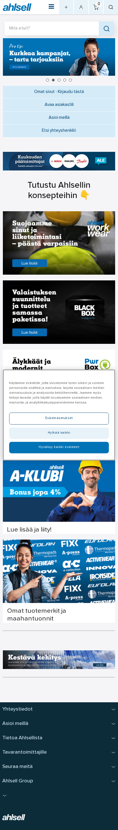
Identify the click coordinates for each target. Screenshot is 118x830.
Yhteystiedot (17, 709)
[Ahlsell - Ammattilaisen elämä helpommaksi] (17, 7)
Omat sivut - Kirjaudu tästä (59, 92)
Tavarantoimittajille (24, 752)
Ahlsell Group (17, 781)
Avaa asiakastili (59, 105)
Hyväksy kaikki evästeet (59, 447)
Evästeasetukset (59, 418)
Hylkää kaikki (59, 433)
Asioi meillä (59, 118)
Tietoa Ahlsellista (22, 738)
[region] (59, 414)
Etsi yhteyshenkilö (59, 131)
